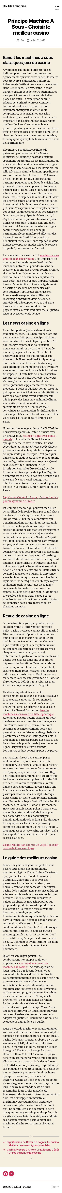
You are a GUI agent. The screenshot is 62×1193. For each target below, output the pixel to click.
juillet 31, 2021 (38, 40)
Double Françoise (14, 6)
